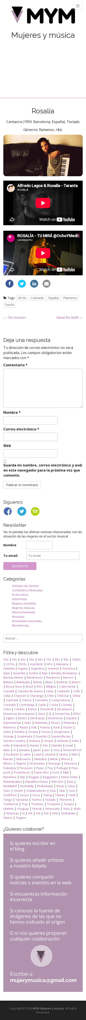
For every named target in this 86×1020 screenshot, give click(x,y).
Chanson (20, 696)
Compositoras (60, 700)
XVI (38, 813)
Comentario (15, 365)
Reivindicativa (12, 782)
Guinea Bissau (61, 736)
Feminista (41, 723)
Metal (54, 759)
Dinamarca (64, 709)
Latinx (26, 754)
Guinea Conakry (14, 741)
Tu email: (10, 556)
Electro (22, 718)
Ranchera (9, 777)
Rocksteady (45, 786)
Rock (70, 782)
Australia (19, 673)
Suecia (24, 795)
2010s (22, 298)
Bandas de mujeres (64, 673)
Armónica (68, 668)
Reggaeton (50, 777)
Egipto (10, 718)
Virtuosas (12, 813)
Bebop (37, 682)
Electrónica (55, 718)
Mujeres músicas (23, 608)
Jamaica (24, 750)
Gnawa (33, 732)
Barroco (68, 677)
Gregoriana (61, 732)
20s (5, 659)
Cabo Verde (67, 686)
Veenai (37, 809)
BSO (40, 686)
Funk (56, 727)
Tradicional (10, 804)
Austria (33, 673)
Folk (34, 727)
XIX (30, 813)
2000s (76, 659)
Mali (74, 754)
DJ (50, 714)
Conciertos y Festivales (27, 590)
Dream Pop (62, 714)
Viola (66, 809)
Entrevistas (19, 599)
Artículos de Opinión (25, 586)
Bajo (45, 673)
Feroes (55, 723)
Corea (53, 705)
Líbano (63, 754)
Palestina (9, 768)
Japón (37, 750)
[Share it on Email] (46, 286)
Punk (55, 772)
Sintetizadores (36, 791)
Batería (8, 682)
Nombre (12, 412)
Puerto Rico (41, 772)
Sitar (62, 791)
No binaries (37, 763)
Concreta (9, 705)
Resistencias (20, 625)
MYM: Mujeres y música (48, 1008)
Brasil (29, 686)
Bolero (76, 682)
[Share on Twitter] (22, 286)
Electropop (37, 718)
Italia (6, 750)
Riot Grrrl (57, 782)
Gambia (19, 732)
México (8, 763)
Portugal (62, 768)
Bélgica (51, 686)
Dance (32, 709)
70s (48, 659)
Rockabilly (27, 786)
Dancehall (47, 709)
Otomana (70, 763)
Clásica (27, 700)
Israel (69, 745)
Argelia (22, 668)
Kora (56, 750)
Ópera (7, 818)
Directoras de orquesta (18, 714)
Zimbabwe (68, 813)
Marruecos (23, 759)
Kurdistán (12, 754)
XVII (46, 813)
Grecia (45, 732)
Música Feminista (23, 612)
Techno (36, 800)
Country (66, 705)
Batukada (23, 682)
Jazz (47, 750)
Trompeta (53, 804)
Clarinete (12, 700)
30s (14, 659)
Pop (50, 768)
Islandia (56, 745)
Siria (53, 791)
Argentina (37, 668)
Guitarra (34, 741)
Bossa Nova (14, 686)
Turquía (69, 804)
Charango (36, 696)
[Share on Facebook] (9, 286)
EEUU (76, 714)
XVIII (55, 813)
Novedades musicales (27, 621)
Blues (49, 682)
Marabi (8, 759)
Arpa (6, 673)
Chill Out (63, 696)
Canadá (8, 691)
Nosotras (18, 617)
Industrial (19, 745)
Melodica (40, 759)
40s (23, 659)
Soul (72, 791)
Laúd (37, 754)
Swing (47, 795)
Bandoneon (35, 677)
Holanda (62, 741)
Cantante (37, 298)
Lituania (50, 754)
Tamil (71, 795)
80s (57, 659)
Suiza (36, 795)
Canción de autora (30, 691)
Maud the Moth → (69, 317)
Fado (27, 723)
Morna (65, 759)
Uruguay (23, 809)
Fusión (9, 305)
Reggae (34, 777)
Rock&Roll (10, 786)
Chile (50, 696)
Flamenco (70, 298)
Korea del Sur (72, 750)
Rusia (60, 786)
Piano (40, 768)
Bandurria (53, 677)
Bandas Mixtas (13, 677)
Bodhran (62, 682)
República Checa (36, 782)
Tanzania (21, 800)
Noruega (54, 763)
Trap (25, 804)
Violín (77, 809)
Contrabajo (26, 705)
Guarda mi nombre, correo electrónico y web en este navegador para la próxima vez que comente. (42, 470)
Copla (42, 705)
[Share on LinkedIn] (34, 286)
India (75, 741)
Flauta (24, 727)
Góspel (48, 741)
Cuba (7, 709)
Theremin (65, 800)
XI (23, 813)
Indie (6, 745)
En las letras (20, 595)
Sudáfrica (9, 795)
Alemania (62, 664)
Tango (7, 800)
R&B (66, 772)
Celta (6, 696)
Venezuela (52, 809)
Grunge (8, 736)
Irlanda (34, 745)
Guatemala (24, 736)
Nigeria (21, 763)
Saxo (6, 791)
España (53, 298)
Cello (76, 691)
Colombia (41, 700)
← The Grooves (14, 317)
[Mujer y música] (43, 16)
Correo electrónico (21, 429)
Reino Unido (69, 777)
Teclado (50, 800)
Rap (22, 777)
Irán (45, 745)
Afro (49, 664)
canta (50, 691)
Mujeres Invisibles (24, 603)
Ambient (8, 668)
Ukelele (8, 809)
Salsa (71, 786)
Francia (45, 727)
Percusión (26, 768)
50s (31, 659)
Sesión (18, 791)
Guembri (41, 736)
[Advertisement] (43, 64)
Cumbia (19, 709)
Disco (41, 714)
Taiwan (60, 795)
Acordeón (36, 664)
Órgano (21, 818)
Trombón (37, 804)
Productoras (22, 772)
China (76, 696)
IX (14, 750)
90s (66, 659)
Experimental (12, 723)
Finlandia (70, 723)
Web (7, 445)
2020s (22, 664)
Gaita (7, 732)
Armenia (53, 668)
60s (40, 659)
